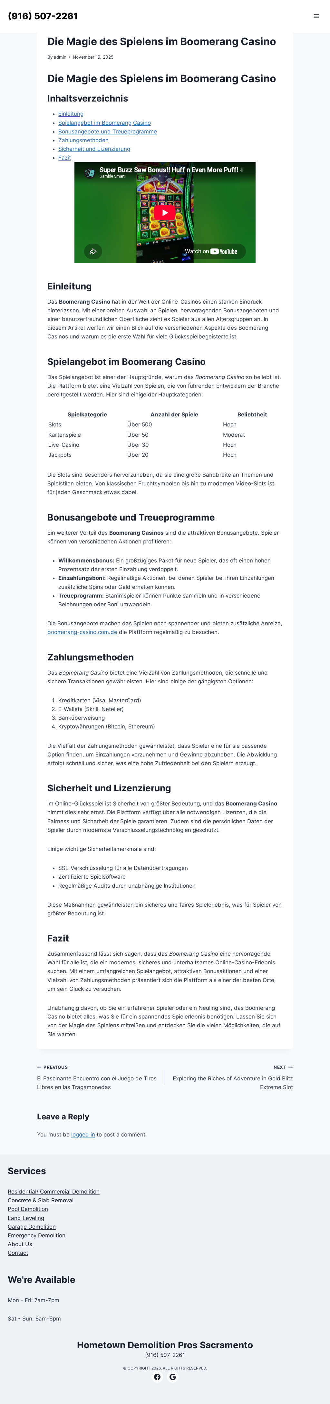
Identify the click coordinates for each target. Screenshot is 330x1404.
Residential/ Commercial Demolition (54, 1191)
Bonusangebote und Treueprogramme (107, 131)
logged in (83, 1134)
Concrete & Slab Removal (40, 1200)
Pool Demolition (28, 1209)
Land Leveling (26, 1218)
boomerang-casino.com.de (82, 632)
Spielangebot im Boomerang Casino (104, 123)
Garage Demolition (32, 1227)
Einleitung (70, 114)
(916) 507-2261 (165, 1355)
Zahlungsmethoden (83, 140)
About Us (20, 1244)
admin (60, 57)
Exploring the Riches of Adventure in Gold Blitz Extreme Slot (233, 1077)
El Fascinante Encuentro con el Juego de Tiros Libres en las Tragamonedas (97, 1077)
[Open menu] (316, 16)
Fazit (64, 157)
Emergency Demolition (36, 1235)
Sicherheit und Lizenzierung (94, 149)
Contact (18, 1253)
